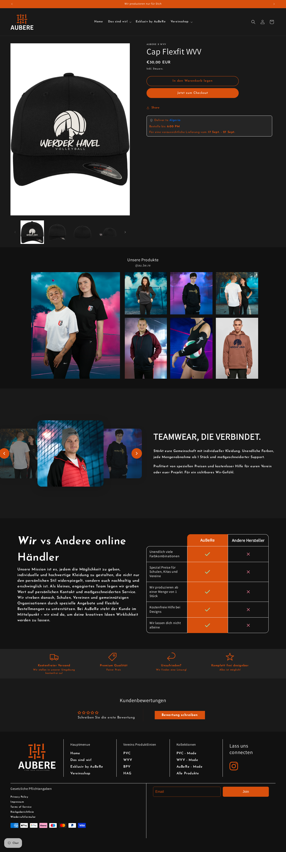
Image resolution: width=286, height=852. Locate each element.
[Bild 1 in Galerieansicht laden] (32, 232)
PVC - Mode (186, 753)
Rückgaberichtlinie (22, 812)
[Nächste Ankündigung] (274, 4)
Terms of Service (21, 807)
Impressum (17, 802)
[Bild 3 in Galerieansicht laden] (82, 232)
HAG (127, 773)
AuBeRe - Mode (189, 766)
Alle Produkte (187, 773)
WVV (127, 760)
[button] (119, 21)
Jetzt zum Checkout (192, 93)
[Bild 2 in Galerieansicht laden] (57, 232)
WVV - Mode (187, 760)
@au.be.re (143, 265)
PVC (126, 753)
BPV (126, 766)
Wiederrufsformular (23, 817)
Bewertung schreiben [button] (180, 715)
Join (246, 791)
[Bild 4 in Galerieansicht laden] (107, 232)
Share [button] (155, 107)
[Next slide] (136, 453)
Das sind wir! (80, 760)
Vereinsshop (80, 773)
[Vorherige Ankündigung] (12, 4)
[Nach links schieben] (15, 232)
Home (75, 753)
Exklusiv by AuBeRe (86, 766)
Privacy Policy (19, 797)
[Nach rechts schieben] (125, 232)
